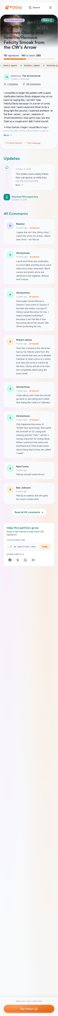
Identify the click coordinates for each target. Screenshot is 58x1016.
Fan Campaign (33, 143)
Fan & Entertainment (14, 20)
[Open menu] (50, 7)
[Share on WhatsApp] (25, 560)
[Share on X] (17, 560)
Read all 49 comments (29, 512)
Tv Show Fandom (13, 143)
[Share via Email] (33, 560)
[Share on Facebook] (10, 560)
